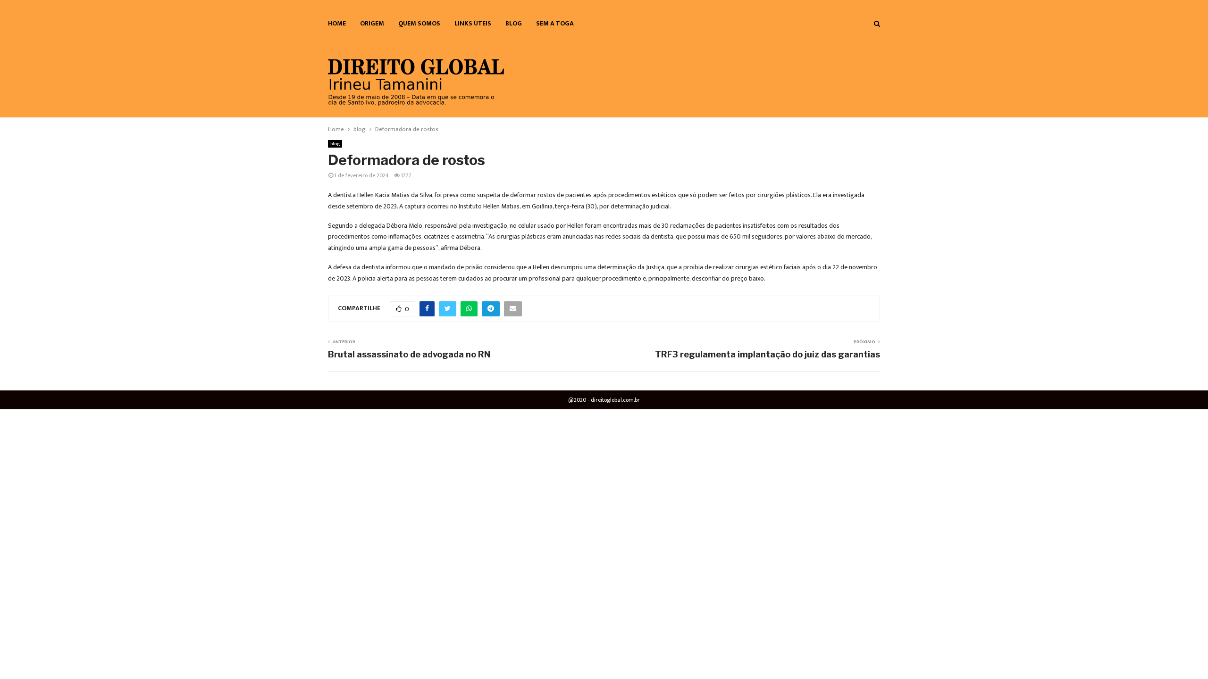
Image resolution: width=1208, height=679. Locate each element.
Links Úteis (472, 23)
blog (513, 23)
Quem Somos (419, 23)
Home (337, 23)
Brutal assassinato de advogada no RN (409, 354)
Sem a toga (555, 23)
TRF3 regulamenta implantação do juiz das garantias (767, 354)
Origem (372, 23)
